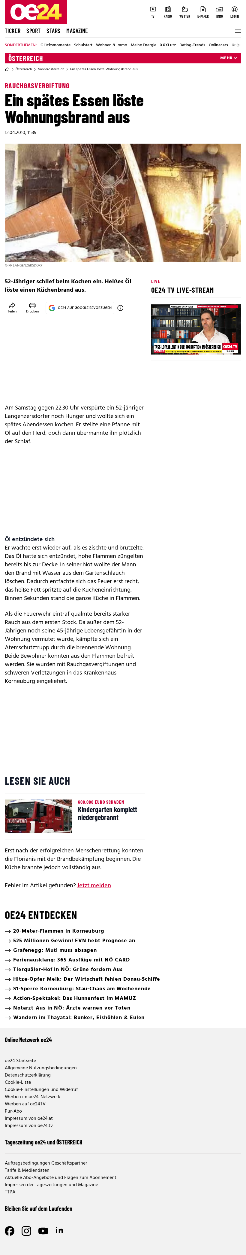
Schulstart (83, 45)
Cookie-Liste (18, 1082)
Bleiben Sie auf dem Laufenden (38, 1208)
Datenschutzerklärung (28, 1075)
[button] (161, 345)
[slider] (181, 345)
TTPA (10, 1192)
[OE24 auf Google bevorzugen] (120, 308)
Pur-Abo (13, 1111)
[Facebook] (9, 1231)
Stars (53, 30)
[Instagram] (26, 1231)
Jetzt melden (94, 886)
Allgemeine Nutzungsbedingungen (41, 1068)
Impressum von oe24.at (29, 1118)
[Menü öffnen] (238, 31)
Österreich (25, 58)
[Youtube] (43, 1231)
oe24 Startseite (20, 1061)
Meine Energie (143, 45)
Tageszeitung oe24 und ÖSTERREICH (43, 1142)
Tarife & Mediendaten (27, 1170)
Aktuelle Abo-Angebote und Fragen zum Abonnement (60, 1178)
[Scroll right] (238, 45)
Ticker (12, 30)
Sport (33, 30)
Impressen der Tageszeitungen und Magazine (51, 1185)
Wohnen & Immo (111, 45)
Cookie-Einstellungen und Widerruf (41, 1090)
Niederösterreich (51, 69)
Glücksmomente (55, 45)
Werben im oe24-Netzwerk (32, 1097)
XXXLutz (168, 45)
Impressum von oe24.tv (29, 1126)
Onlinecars (218, 45)
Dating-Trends (192, 45)
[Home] (7, 69)
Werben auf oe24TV (25, 1104)
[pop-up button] (222, 345)
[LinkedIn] (60, 1231)
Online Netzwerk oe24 (28, 1039)
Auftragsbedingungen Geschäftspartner (46, 1163)
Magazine (77, 30)
